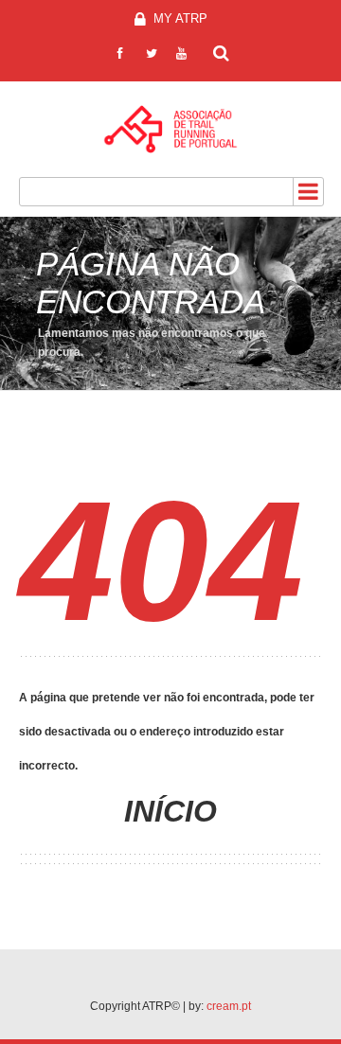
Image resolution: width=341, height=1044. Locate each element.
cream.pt (228, 1006)
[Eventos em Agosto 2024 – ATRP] (170, 129)
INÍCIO (170, 811)
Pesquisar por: (221, 51)
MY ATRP (178, 18)
